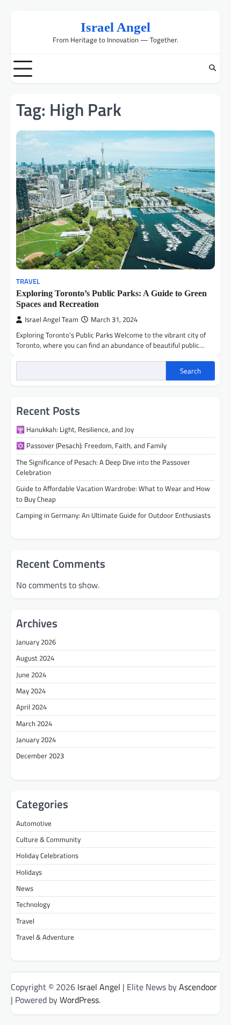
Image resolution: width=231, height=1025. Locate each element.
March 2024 (34, 723)
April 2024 (31, 706)
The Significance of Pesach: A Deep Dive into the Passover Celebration (103, 467)
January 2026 (36, 641)
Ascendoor (198, 986)
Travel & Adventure (45, 937)
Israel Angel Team (51, 319)
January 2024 (36, 739)
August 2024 (35, 658)
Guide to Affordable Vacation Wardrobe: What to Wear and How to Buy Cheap (113, 493)
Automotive (34, 823)
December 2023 (40, 755)
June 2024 (31, 674)
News (24, 888)
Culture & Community (48, 839)
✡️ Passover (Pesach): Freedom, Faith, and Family (91, 445)
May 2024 (31, 690)
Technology (33, 904)
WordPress (79, 999)
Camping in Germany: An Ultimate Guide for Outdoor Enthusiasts (113, 515)
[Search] (212, 69)
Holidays (29, 872)
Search (190, 370)
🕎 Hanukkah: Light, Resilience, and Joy (75, 429)
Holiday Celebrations (47, 855)
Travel (28, 281)
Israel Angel (115, 26)
